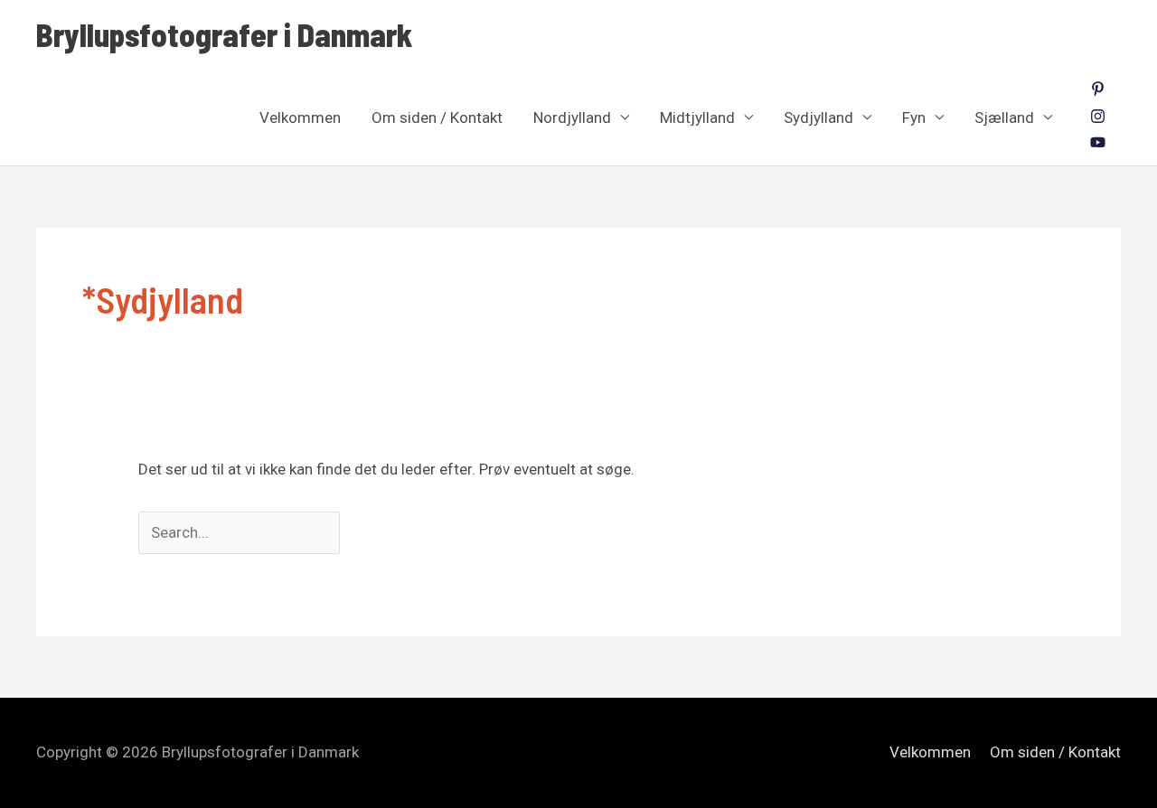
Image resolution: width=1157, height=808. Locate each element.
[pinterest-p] (1097, 91)
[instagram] (1097, 118)
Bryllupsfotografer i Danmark (224, 34)
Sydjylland (818, 117)
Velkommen (300, 117)
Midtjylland (697, 117)
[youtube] (1097, 145)
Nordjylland (572, 117)
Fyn (914, 117)
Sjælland (1004, 117)
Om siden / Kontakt (437, 117)
